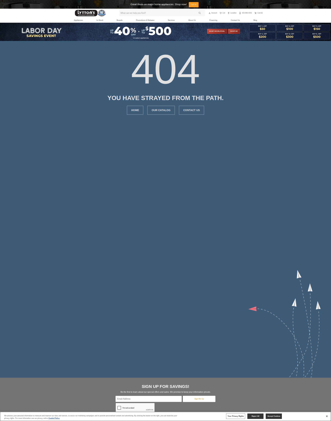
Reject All (255, 416)
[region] (165, 416)
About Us (192, 20)
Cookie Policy (54, 418)
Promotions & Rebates (145, 20)
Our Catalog (161, 110)
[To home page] (90, 13)
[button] (209, 13)
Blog (255, 20)
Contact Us (235, 20)
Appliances (78, 20)
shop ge (234, 31)
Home (135, 110)
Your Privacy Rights (236, 416)
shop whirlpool (217, 31)
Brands (119, 20)
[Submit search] (200, 13)
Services (171, 20)
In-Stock (99, 20)
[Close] (327, 416)
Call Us (193, 5)
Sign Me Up (199, 399)
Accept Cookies (274, 416)
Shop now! (181, 4)
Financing (213, 20)
